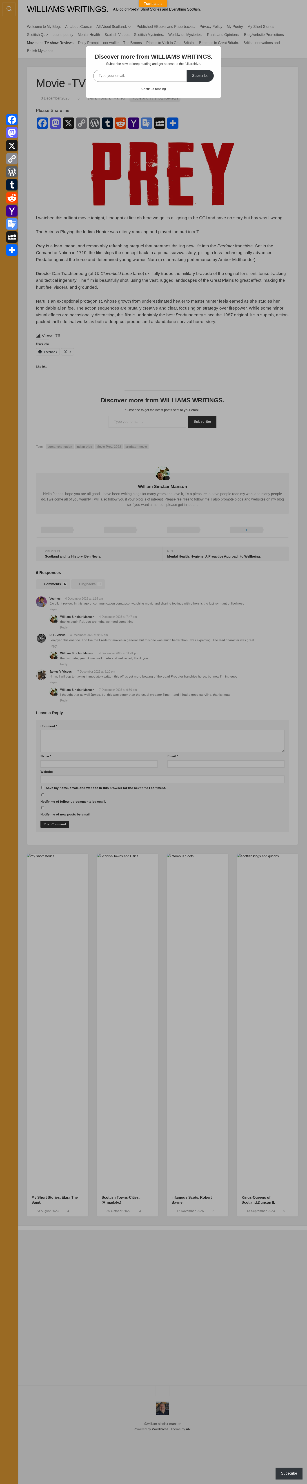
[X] (11, 145)
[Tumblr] (11, 184)
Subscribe (200, 76)
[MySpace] (11, 237)
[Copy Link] (11, 158)
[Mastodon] (11, 132)
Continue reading (153, 89)
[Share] (11, 250)
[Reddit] (11, 197)
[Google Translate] (11, 223)
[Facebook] (11, 119)
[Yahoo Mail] (11, 210)
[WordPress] (11, 171)
